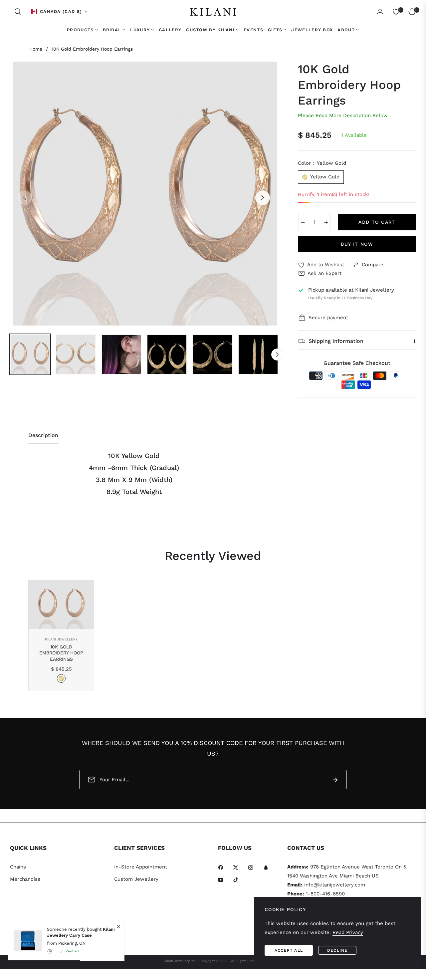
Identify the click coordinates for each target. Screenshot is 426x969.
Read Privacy (347, 932)
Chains (18, 867)
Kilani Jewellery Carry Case (81, 932)
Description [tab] (43, 435)
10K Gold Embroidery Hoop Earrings (61, 652)
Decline (337, 950)
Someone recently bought (81, 932)
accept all (289, 950)
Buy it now (357, 244)
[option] (143, 194)
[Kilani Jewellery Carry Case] (25, 941)
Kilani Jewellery (61, 639)
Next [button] (262, 197)
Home (35, 49)
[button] (18, 12)
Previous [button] (24, 197)
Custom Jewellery (136, 879)
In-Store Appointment (140, 867)
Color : (322, 163)
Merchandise (25, 879)
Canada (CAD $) (61, 11)
